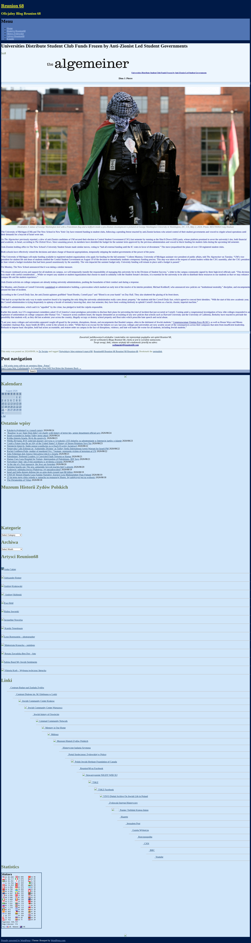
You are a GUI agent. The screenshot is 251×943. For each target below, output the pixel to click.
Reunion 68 (12, 5)
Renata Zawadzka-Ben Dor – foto (20, 653)
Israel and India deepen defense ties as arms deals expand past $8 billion (40, 472)
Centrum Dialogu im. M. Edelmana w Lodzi (36, 694)
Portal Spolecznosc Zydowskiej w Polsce (86, 754)
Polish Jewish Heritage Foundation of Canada (95, 762)
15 (17, 403)
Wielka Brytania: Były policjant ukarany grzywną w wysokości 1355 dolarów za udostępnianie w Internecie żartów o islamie (64, 441)
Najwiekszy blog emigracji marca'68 (76, 351)
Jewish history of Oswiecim (46, 714)
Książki (10, 39)
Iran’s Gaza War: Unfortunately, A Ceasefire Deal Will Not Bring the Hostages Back (41, 368)
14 (14, 403)
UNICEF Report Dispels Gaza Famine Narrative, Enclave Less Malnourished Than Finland (49, 475)
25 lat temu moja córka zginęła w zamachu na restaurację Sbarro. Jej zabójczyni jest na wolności (51, 477)
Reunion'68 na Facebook (91, 768)
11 (6, 403)
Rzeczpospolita (144, 837)
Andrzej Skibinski (13, 594)
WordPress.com (58, 940)
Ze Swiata (43, 351)
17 (3, 406)
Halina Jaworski (11, 611)
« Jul (3, 416)
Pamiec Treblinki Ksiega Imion (133, 810)
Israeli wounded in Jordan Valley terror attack (28, 435)
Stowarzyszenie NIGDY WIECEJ (101, 775)
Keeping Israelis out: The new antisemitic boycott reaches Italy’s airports (40, 467)
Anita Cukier (10, 569)
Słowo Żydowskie (15, 33)
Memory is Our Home (55, 728)
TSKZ (94, 782)
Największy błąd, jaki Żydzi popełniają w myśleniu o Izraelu (35, 461)
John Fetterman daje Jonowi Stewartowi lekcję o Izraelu (32, 454)
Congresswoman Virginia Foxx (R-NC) (191, 322)
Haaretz (124, 817)
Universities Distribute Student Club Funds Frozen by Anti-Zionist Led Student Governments (169, 73)
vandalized (50, 287)
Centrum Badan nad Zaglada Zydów (26, 687)
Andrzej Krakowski (13, 586)
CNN (146, 843)
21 (14, 406)
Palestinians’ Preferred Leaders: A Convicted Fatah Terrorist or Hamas (39, 456)
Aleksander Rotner (12, 578)
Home (10, 28)
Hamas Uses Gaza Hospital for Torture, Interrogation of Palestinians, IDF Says (43, 459)
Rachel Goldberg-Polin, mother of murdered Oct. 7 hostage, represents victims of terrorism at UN (51, 451)
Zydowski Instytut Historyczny (123, 803)
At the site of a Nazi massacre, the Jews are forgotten (31, 464)
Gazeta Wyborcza (140, 830)
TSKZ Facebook (105, 789)
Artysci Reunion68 (15, 36)
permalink (157, 351)
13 (11, 403)
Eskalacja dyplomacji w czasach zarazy (25, 430)
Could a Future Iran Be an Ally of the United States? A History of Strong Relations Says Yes (49, 443)
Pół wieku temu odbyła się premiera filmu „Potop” (25, 365)
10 (3, 403)
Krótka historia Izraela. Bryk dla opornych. (26, 438)
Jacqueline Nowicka (13, 620)
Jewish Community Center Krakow (38, 701)
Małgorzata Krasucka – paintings (19, 645)
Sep (3, 53)
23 (20, 406)
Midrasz (54, 734)
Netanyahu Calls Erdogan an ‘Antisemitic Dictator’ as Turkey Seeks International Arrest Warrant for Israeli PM (58, 448)
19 (8, 406)
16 (20, 403)
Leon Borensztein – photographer (19, 637)
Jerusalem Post (133, 823)
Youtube (159, 857)
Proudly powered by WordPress (15, 940)
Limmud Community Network (53, 721)
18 (6, 406)
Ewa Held (8, 603)
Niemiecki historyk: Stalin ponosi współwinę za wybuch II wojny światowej (42, 446)
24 (3, 410)
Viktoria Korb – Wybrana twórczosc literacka (25, 670)
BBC (152, 850)
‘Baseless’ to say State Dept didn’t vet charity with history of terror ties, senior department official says (53, 433)
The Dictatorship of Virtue (19, 480)
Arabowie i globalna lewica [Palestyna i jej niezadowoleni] (34, 469)
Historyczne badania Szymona (76, 748)
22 (17, 406)
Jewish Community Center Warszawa (44, 707)
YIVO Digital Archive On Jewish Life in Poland (125, 796)
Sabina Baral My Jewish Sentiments (20, 662)
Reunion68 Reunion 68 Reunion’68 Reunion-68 (116, 351)
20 (11, 406)
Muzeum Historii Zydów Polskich (72, 741)
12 (8, 403)
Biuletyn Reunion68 (16, 31)
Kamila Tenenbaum (13, 628)
